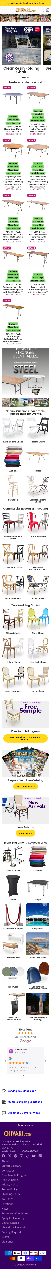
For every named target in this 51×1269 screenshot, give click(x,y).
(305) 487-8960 (30, 1151)
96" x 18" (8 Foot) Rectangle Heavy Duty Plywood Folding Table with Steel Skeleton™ (13, 271)
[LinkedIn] (40, 1156)
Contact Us (8, 1170)
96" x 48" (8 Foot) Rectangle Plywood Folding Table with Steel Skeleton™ (37, 110)
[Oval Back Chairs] (37, 651)
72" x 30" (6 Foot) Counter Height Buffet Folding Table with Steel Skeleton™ (37, 271)
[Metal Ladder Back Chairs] (13, 526)
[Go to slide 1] (23, 1075)
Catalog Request (11, 1232)
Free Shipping (10, 1180)
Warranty (7, 1198)
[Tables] (37, 459)
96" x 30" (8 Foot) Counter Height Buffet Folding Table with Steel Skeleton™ (13, 322)
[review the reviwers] (10, 1059)
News (5, 1208)
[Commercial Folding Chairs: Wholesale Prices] (37, 430)
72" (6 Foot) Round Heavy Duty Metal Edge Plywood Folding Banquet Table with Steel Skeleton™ (37, 164)
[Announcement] (25, 3)
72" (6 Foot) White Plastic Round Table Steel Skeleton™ (13, 110)
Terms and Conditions (15, 1213)
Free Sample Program (14, 1175)
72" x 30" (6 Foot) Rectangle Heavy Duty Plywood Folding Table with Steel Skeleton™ (13, 218)
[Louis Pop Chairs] (13, 680)
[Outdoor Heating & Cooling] (37, 1007)
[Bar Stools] (13, 488)
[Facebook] (3, 1156)
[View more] (25, 18)
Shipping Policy (11, 1194)
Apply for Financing (13, 1218)
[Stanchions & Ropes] (13, 917)
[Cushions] (13, 459)
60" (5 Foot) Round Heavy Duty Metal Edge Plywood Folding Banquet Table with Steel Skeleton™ (13, 164)
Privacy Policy (10, 1184)
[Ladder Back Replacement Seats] (37, 976)
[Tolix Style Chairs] (37, 525)
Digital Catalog (10, 1222)
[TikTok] (27, 1156)
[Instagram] (21, 1156)
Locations (7, 1204)
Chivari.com (29, 1264)
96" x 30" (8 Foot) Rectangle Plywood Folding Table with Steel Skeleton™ (37, 218)
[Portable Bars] (13, 946)
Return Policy (9, 1189)
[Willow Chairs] (13, 651)
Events (5, 1236)
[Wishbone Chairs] (13, 587)
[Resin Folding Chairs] (13, 430)
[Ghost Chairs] (37, 621)
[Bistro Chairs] (37, 587)
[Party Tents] (37, 917)
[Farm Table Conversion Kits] (13, 1007)
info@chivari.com (11, 1151)
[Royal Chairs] (37, 680)
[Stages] (37, 888)
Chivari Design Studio (14, 1227)
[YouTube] (34, 1156)
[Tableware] (13, 975)
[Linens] (13, 888)
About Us (7, 1161)
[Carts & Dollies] (13, 859)
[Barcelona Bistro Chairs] (37, 489)
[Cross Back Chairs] (13, 556)
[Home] (25, 10)
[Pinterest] (15, 1156)
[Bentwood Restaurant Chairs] (37, 557)
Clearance (7, 1241)
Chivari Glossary (11, 1165)
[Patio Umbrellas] (37, 946)
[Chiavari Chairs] (13, 621)
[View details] (21, 51)
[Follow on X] (9, 1156)
